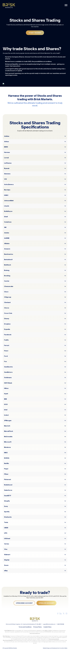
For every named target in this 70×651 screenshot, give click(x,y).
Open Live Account (46, 603)
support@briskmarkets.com (49, 624)
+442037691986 (60, 624)
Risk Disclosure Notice (54, 639)
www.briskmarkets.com (35, 633)
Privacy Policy (37, 627)
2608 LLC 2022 (48, 630)
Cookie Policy (47, 627)
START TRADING (35, 33)
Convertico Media (63, 648)
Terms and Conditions (25, 627)
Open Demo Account (24, 603)
